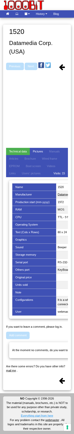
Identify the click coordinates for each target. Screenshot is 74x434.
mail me (11, 370)
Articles (13, 158)
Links (12, 173)
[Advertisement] (37, 109)
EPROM (14, 166)
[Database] (16, 14)
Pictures (38, 151)
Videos (51, 166)
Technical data (18, 151)
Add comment (18, 335)
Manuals (54, 151)
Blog (56, 13)
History (41, 13)
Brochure (30, 158)
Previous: (15, 66)
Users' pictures (31, 173)
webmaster (52, 420)
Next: (31, 66)
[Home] (7, 14)
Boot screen (33, 166)
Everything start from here (37, 415)
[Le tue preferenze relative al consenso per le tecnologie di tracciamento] (67, 427)
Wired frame (49, 158)
